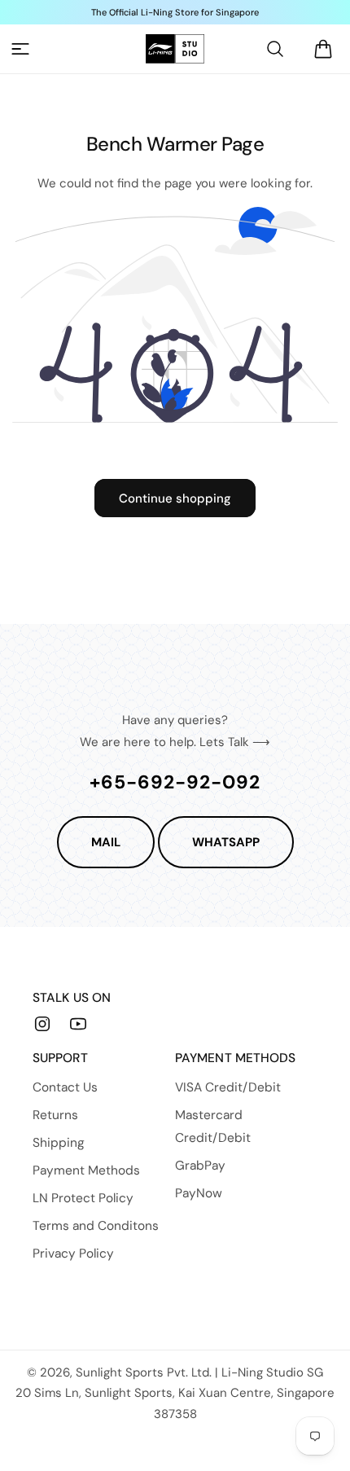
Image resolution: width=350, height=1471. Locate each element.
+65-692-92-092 (175, 782)
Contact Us (65, 1087)
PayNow (198, 1193)
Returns (55, 1115)
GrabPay (200, 1165)
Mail (105, 842)
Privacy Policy (73, 1253)
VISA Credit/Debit (228, 1087)
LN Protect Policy (83, 1198)
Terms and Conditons (96, 1226)
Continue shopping (175, 498)
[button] (20, 49)
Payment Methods (86, 1170)
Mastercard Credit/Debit (213, 1126)
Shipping (59, 1143)
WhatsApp (226, 842)
